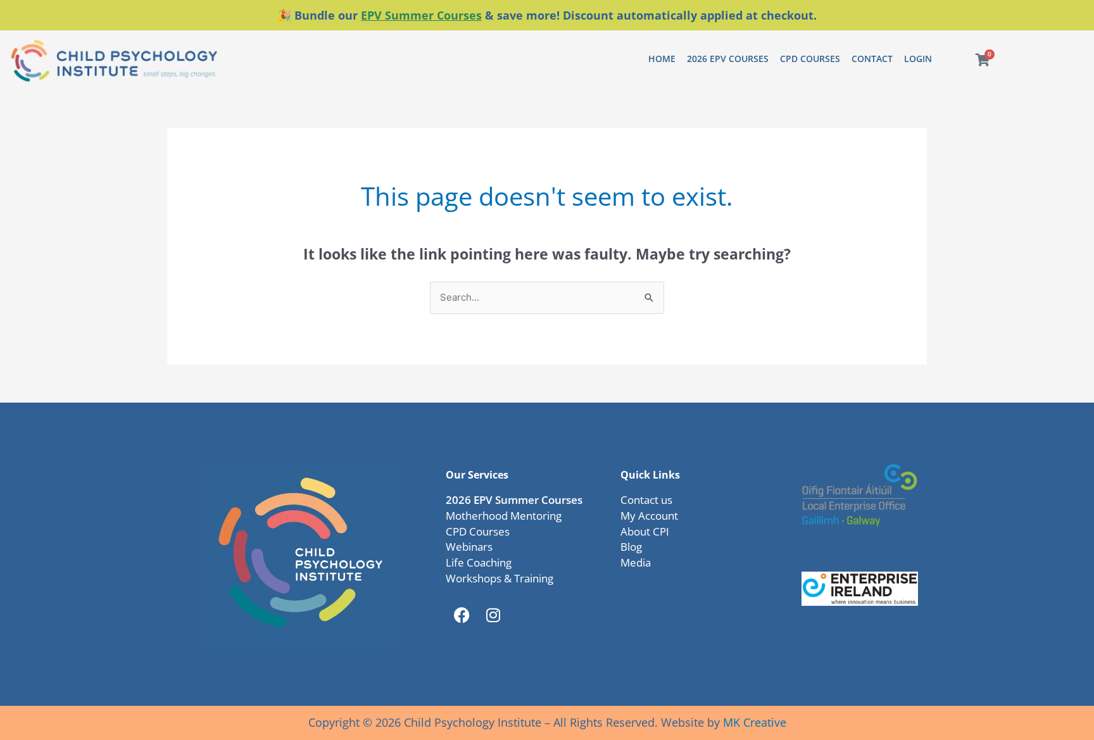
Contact (872, 59)
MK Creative (754, 722)
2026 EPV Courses (728, 59)
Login (918, 59)
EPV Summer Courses (421, 15)
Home (662, 59)
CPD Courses (810, 59)
